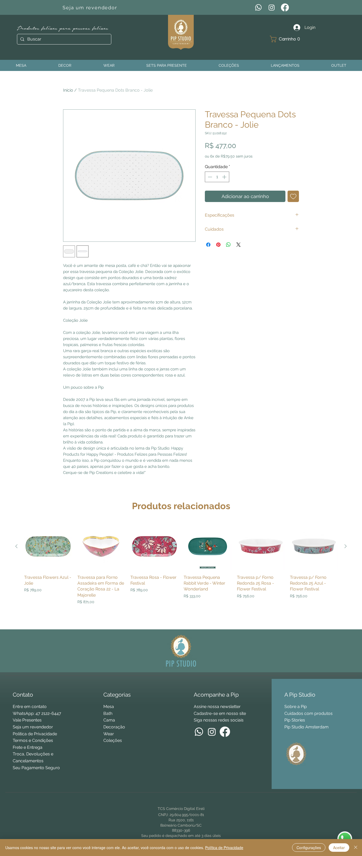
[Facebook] (285, 7)
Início (68, 90)
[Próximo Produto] (345, 546)
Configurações (309, 847)
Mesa (108, 706)
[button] (287, 39)
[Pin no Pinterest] (218, 244)
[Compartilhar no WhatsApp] (228, 244)
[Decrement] (209, 177)
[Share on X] (238, 244)
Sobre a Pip (295, 706)
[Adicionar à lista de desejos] (293, 196)
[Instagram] (272, 7)
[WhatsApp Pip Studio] (344, 839)
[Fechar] (355, 847)
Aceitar (339, 847)
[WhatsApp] (258, 7)
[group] (181, 573)
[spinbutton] (217, 177)
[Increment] (224, 177)
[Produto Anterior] (16, 546)
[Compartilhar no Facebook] (208, 244)
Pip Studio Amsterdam (306, 726)
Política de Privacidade (224, 847)
